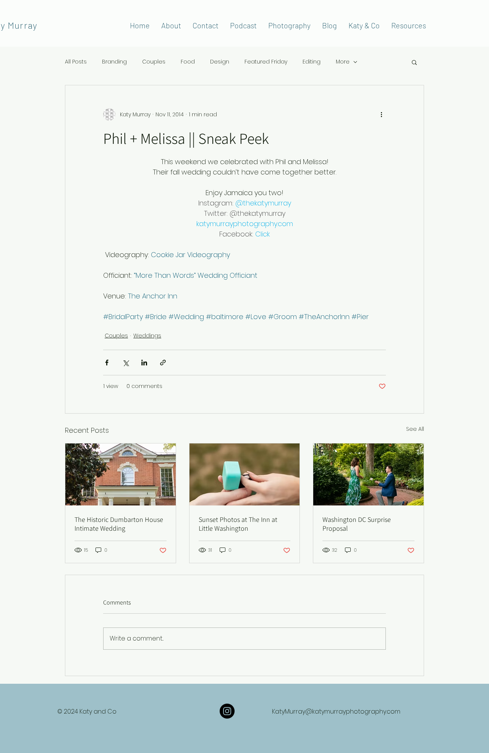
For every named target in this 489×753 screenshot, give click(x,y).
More (343, 61)
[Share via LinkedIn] (144, 362)
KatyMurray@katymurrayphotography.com (336, 711)
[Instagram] (227, 711)
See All (415, 429)
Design (219, 61)
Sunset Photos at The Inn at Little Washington (238, 524)
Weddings (147, 335)
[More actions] (381, 114)
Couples (153, 61)
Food (188, 61)
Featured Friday (265, 61)
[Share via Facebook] (106, 362)
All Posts (76, 61)
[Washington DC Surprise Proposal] (368, 474)
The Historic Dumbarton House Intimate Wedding (118, 524)
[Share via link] (163, 362)
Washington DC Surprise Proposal (356, 524)
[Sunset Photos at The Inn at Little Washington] (244, 474)
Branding (114, 61)
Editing (312, 61)
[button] (414, 62)
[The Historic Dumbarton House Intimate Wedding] (120, 474)
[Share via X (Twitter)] (125, 362)
